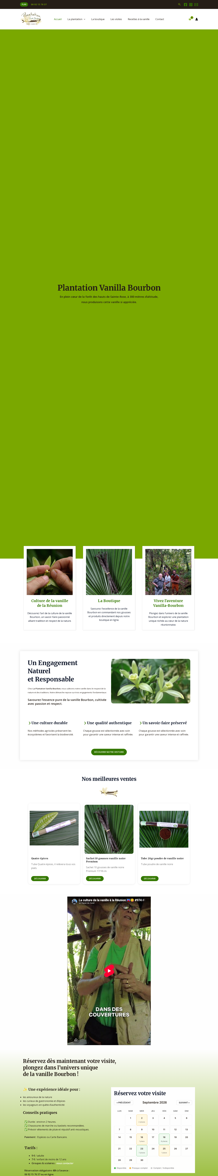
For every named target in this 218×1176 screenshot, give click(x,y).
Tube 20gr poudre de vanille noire (162, 858)
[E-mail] (196, 4)
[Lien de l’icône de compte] (196, 19)
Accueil (58, 19)
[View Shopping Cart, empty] (189, 19)
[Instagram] (191, 4)
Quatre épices (39, 858)
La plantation (74, 19)
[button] (24, 4)
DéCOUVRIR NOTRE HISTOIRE (109, 752)
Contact (159, 19)
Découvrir (40, 878)
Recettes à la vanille (138, 19)
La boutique (98, 19)
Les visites (116, 19)
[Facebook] (185, 4)
